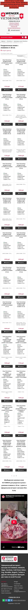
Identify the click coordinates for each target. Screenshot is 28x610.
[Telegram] (9, 600)
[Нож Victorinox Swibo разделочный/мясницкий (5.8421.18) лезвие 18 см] (7, 384)
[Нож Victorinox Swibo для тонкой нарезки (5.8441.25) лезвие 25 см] (7, 418)
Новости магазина (6, 593)
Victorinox (9, 41)
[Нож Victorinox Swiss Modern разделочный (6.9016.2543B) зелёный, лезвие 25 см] (21, 453)
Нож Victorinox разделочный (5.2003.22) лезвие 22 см (7, 97)
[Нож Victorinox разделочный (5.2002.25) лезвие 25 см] (7, 245)
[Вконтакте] (11, 600)
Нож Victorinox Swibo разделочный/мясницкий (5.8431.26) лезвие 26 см (7, 340)
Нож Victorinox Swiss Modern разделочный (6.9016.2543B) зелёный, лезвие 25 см (21, 443)
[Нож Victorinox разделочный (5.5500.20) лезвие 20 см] (21, 176)
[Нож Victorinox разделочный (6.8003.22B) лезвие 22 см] (21, 314)
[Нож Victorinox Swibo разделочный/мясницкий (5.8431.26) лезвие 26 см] (7, 349)
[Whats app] (3, 600)
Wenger (16, 581)
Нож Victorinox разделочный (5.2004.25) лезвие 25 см (7, 270)
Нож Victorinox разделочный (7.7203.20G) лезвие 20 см (21, 131)
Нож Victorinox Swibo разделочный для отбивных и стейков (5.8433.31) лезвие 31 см (21, 409)
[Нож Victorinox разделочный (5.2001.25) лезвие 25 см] (21, 245)
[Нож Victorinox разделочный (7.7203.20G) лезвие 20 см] (21, 141)
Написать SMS (14, 26)
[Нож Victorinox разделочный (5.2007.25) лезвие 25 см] (7, 314)
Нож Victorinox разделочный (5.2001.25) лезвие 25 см (21, 235)
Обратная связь (18, 586)
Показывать (20, 56)
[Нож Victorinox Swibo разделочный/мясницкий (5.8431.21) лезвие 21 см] (21, 349)
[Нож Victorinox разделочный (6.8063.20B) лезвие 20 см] (7, 141)
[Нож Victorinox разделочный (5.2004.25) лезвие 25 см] (7, 280)
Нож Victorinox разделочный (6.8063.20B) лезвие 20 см (7, 131)
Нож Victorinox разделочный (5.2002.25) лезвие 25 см (7, 235)
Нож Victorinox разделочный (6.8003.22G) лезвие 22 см (7, 201)
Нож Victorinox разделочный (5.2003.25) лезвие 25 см (21, 62)
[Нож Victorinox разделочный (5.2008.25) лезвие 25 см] (21, 280)
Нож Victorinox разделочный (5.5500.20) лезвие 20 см (21, 166)
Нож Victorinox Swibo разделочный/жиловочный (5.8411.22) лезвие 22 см (21, 374)
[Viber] (6, 600)
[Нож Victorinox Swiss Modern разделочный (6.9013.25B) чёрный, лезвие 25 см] (7, 453)
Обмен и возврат (18, 588)
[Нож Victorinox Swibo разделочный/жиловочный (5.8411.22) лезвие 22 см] (21, 384)
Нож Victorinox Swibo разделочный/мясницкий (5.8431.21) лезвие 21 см (21, 340)
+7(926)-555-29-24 (14, 21)
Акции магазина (5, 591)
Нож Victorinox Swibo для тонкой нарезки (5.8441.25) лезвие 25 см (7, 408)
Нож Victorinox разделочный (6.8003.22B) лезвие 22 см (21, 304)
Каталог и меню (7, 37)
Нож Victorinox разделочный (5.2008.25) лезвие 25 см (21, 270)
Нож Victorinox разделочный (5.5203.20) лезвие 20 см (7, 62)
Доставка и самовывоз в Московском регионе (7, 585)
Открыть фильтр (6, 50)
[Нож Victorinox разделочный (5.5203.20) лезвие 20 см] (7, 72)
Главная (3, 41)
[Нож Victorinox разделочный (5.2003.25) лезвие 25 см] (21, 72)
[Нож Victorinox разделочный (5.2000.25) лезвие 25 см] (7, 176)
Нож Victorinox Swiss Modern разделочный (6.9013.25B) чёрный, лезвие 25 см (7, 443)
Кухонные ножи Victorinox (20, 41)
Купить (8, 89)
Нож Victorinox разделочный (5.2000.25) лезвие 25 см (7, 166)
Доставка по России (6, 588)
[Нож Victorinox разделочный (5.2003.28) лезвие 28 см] (21, 107)
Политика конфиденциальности (19, 590)
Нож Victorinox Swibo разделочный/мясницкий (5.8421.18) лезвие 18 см (7, 374)
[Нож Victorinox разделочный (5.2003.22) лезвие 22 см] (7, 107)
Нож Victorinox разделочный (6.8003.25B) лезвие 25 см (21, 201)
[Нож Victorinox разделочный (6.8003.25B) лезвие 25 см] (21, 211)
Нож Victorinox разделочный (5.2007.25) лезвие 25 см (7, 304)
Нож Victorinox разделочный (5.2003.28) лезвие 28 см (21, 97)
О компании (17, 583)
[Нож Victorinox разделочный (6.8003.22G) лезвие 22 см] (7, 211)
